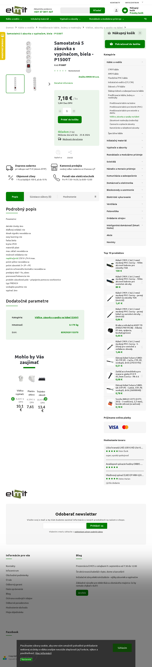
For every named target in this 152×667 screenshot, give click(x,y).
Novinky (111, 242)
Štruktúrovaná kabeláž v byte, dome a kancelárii (100, 571)
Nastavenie (26, 659)
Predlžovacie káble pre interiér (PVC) (126, 106)
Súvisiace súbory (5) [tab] (40, 196)
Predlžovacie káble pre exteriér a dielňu (124, 111)
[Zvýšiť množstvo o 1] (74, 111)
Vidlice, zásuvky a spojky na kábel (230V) (56, 317)
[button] (21, 405)
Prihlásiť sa (96, 525)
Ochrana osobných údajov (19, 598)
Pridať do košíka (69, 119)
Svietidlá (111, 161)
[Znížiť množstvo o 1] (60, 111)
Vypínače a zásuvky (117, 147)
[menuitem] (16, 19)
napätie (9, 258)
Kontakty (115, 2)
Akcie (110, 235)
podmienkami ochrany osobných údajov (89, 531)
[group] (18, 399)
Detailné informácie (63, 83)
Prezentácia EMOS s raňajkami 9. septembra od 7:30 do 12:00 (106, 565)
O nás (9, 579)
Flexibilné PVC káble (118, 77)
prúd (16, 258)
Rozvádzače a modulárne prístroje (124, 154)
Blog (8, 593)
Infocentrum (132, 2)
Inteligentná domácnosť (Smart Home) (123, 226)
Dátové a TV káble (116, 86)
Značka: (89, 76)
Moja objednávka (14, 612)
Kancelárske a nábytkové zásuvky (124, 127)
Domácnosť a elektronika (120, 182)
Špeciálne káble (115, 133)
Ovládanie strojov (116, 218)
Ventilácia (112, 203)
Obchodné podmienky (17, 575)
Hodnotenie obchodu (17, 607)
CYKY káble (113, 69)
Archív (82, 592)
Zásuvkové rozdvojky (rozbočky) (124, 120)
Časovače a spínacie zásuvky (122, 124)
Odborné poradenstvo (17, 602)
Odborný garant (14, 584)
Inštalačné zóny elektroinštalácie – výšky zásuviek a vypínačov (107, 577)
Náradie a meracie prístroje (121, 168)
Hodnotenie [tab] (69, 196)
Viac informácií (43, 653)
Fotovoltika (113, 211)
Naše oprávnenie (14, 589)
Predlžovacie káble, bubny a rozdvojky (121, 96)
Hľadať (97, 10)
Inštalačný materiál (117, 140)
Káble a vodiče (114, 62)
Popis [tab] (15, 196)
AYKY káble (113, 73)
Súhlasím (122, 647)
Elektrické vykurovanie (119, 197)
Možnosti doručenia (73, 139)
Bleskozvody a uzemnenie (120, 189)
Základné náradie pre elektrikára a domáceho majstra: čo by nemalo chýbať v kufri (106, 584)
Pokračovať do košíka (127, 44)
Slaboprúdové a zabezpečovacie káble (126, 90)
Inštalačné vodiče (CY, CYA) (121, 82)
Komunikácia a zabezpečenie (122, 175)
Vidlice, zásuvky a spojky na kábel (124, 116)
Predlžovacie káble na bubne (122, 103)
